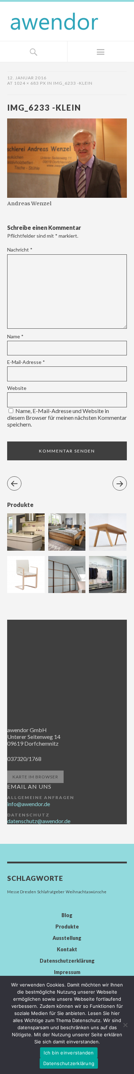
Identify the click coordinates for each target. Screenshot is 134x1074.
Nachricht (20, 250)
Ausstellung (67, 938)
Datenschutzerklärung (67, 961)
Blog (67, 915)
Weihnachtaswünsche (86, 891)
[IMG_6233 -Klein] (67, 195)
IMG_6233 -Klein (73, 83)
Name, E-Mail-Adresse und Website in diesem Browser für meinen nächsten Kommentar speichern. (67, 417)
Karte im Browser (35, 776)
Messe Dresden (21, 891)
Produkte (67, 927)
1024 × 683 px (30, 83)
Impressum (67, 972)
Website (16, 388)
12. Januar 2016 (26, 77)
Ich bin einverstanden (69, 1053)
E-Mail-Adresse (26, 362)
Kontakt (67, 949)
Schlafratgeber (51, 891)
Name (15, 336)
